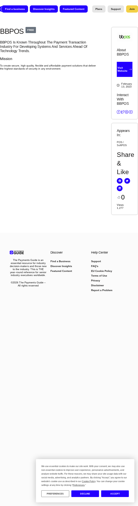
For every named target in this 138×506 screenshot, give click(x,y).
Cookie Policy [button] (88, 481)
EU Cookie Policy (101, 271)
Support (96, 261)
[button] (120, 181)
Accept (115, 494)
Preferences (55, 494)
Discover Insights (61, 266)
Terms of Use (99, 275)
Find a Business (60, 261)
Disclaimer (97, 285)
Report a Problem (101, 290)
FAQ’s (94, 266)
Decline (85, 494)
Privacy (95, 280)
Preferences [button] (79, 485)
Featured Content (61, 271)
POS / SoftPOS (122, 144)
